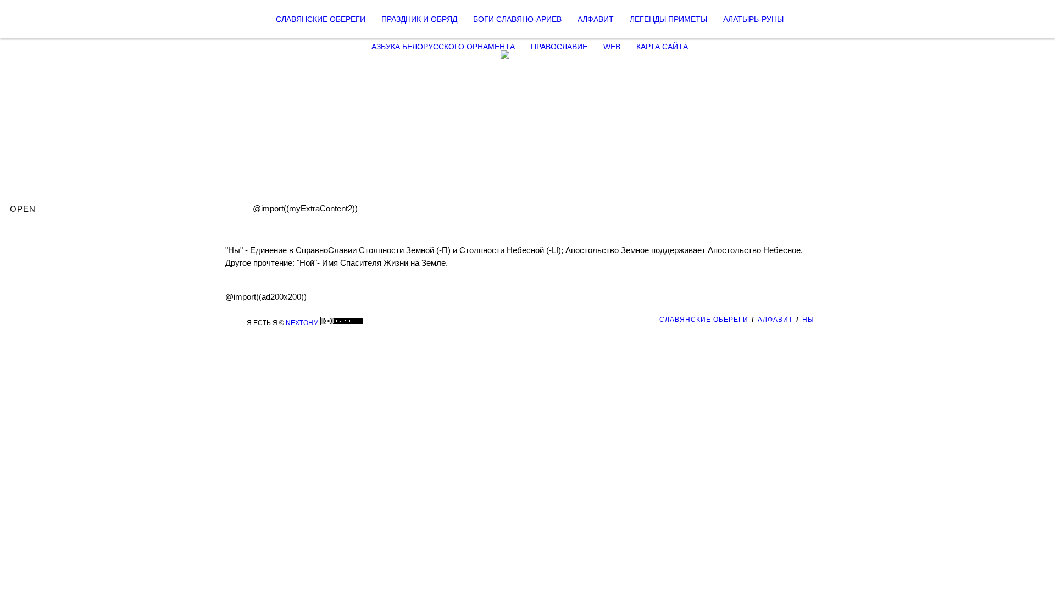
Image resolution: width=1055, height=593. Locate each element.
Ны (808, 319)
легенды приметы (668, 19)
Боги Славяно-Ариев (517, 19)
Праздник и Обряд (419, 19)
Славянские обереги (320, 19)
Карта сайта (662, 46)
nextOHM (302, 323)
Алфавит (596, 19)
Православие (559, 46)
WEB (611, 46)
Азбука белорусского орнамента (443, 46)
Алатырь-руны (753, 19)
